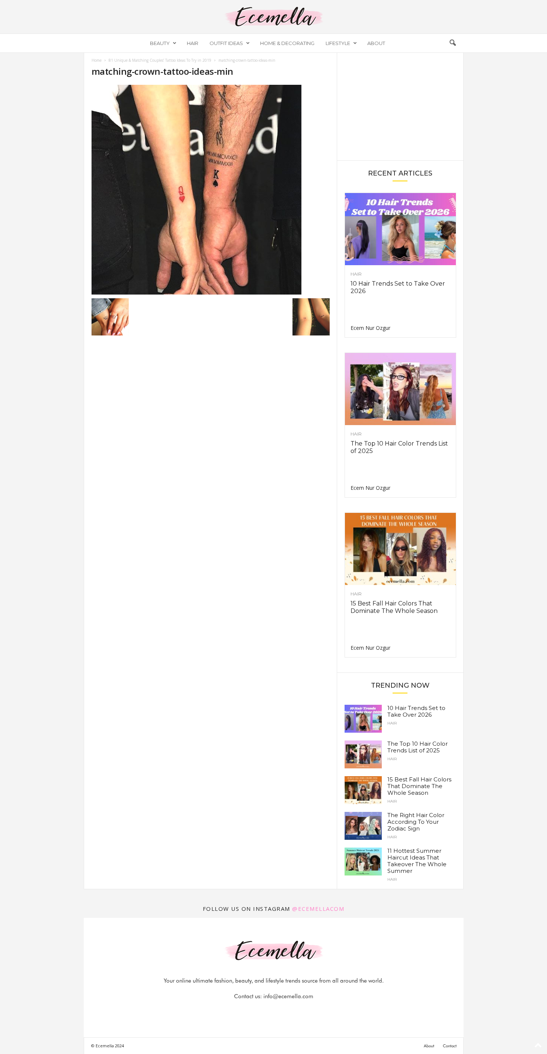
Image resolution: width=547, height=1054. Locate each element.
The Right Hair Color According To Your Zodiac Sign (415, 822)
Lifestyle (338, 43)
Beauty (160, 43)
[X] (282, 1011)
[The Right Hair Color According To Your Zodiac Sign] (363, 826)
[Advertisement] (400, 106)
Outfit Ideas (226, 43)
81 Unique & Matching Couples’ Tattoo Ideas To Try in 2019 (160, 60)
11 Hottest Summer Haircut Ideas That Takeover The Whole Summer (417, 860)
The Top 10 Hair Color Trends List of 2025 (417, 747)
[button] (452, 43)
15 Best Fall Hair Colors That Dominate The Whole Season (394, 607)
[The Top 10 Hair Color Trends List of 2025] (400, 389)
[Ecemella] (273, 16)
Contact (450, 1045)
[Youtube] (299, 1011)
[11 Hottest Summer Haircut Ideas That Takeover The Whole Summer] (363, 861)
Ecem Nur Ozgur (370, 327)
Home (97, 60)
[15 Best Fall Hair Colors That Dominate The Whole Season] (400, 549)
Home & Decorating (287, 43)
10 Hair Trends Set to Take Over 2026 (416, 711)
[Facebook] (248, 1011)
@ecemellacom (318, 908)
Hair (192, 43)
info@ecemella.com (288, 996)
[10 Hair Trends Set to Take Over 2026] (400, 229)
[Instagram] (265, 1011)
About (376, 43)
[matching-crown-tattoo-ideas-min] (211, 190)
